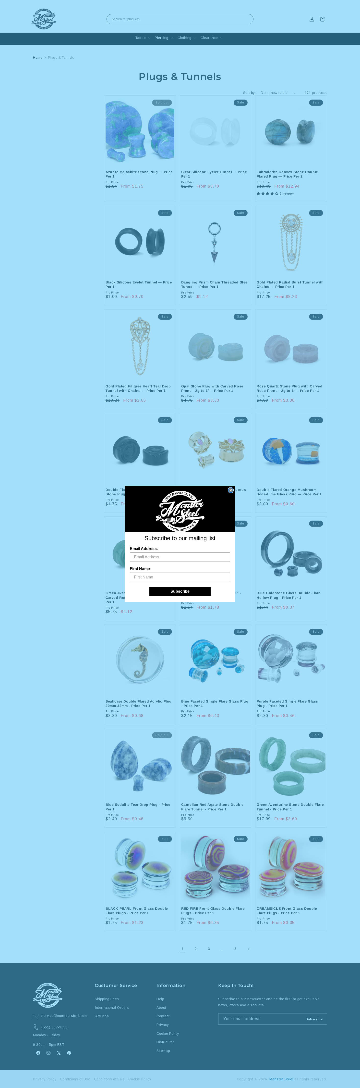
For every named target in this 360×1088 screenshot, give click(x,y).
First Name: (140, 569)
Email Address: (144, 549)
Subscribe (180, 591)
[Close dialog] (230, 490)
